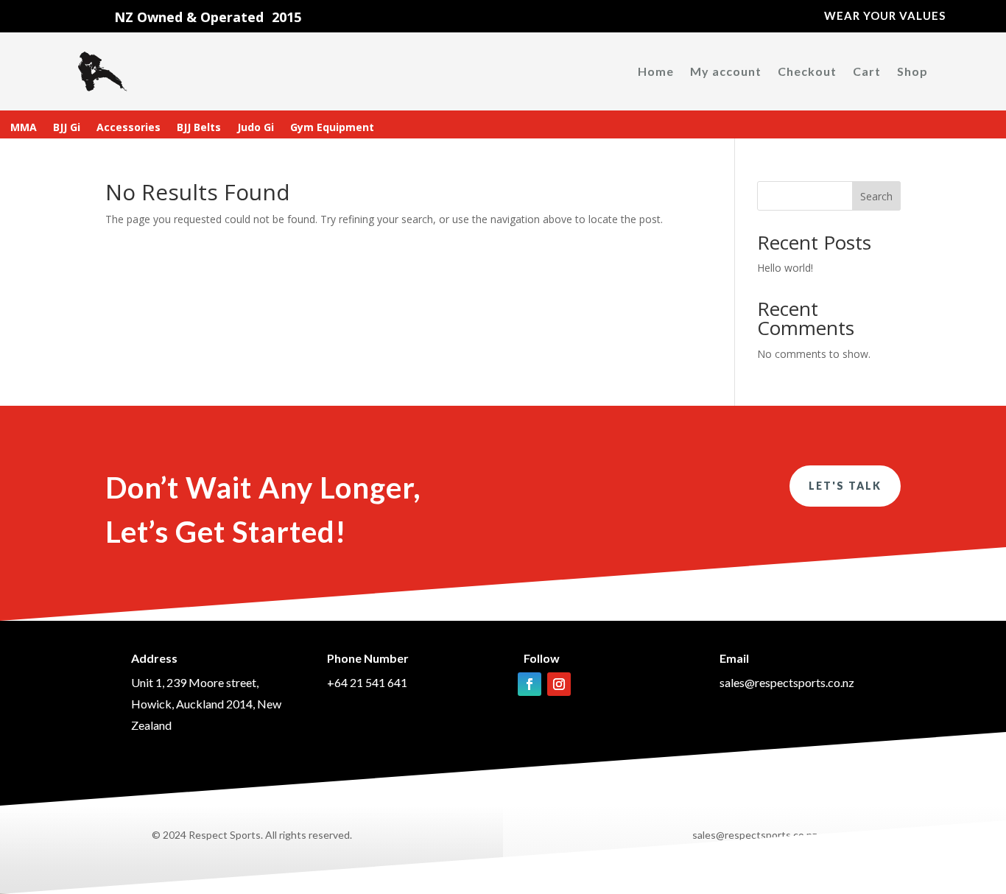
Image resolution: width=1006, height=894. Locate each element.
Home (656, 71)
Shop (912, 71)
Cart (867, 71)
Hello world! (785, 268)
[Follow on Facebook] (529, 684)
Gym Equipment (332, 128)
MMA (23, 128)
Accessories (128, 128)
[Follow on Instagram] (559, 684)
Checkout (807, 71)
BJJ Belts (199, 128)
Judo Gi (255, 128)
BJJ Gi (66, 128)
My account (725, 71)
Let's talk (845, 485)
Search (876, 196)
